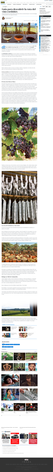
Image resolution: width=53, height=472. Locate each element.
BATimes (46, 464)
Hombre (21, 464)
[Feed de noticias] (51, 4)
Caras (11, 464)
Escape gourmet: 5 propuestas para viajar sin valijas (10, 448)
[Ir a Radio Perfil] (46, 0)
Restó (34, 2)
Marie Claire (14, 464)
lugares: (3, 343)
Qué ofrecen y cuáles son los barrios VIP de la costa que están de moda (13, 453)
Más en (3, 431)
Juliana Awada (38, 4)
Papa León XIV (25, 4)
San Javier (11, 344)
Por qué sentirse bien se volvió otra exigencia (14, 334)
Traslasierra (7, 344)
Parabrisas (28, 464)
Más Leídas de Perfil (43, 35)
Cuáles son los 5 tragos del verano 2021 (8, 451)
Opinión (27, 2)
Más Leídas (41, 16)
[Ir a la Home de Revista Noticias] (3, 2)
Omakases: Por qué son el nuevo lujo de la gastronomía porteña (14, 328)
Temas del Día (3, 4)
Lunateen (42, 464)
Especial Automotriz (41, 2)
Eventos (31, 2)
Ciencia (24, 2)
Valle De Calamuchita (16, 344)
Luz (37, 464)
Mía (39, 464)
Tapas (36, 2)
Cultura (21, 2)
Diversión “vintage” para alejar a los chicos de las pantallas (31, 334)
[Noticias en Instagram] (46, 4)
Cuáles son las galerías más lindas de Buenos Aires (10, 446)
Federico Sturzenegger (17, 4)
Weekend (24, 464)
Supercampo (31, 464)
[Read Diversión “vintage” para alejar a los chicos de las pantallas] (23, 333)
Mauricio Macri (32, 4)
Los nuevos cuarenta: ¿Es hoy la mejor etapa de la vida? (31, 328)
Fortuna (18, 464)
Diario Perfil (7, 464)
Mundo (18, 2)
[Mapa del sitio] (30, 462)
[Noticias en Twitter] (50, 4)
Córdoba (3, 344)
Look (35, 464)
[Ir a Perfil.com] (50, 0)
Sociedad (10, 2)
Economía (14, 2)
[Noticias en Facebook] (48, 4)
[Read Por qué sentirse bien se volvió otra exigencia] (6, 333)
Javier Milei (9, 4)
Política (7, 2)
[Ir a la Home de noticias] (26, 459)
